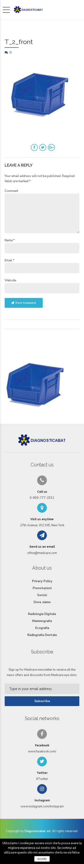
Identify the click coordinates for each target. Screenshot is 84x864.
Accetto (42, 859)
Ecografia (42, 628)
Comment (11, 191)
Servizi (42, 595)
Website (10, 280)
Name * (10, 240)
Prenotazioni (42, 588)
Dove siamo (42, 602)
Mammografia (42, 621)
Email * (9, 260)
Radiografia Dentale (42, 635)
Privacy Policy (42, 581)
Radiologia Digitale (42, 614)
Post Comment (25, 303)
